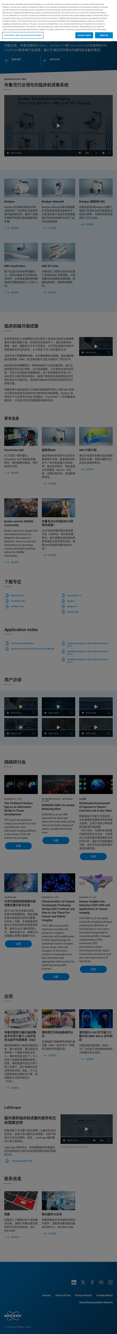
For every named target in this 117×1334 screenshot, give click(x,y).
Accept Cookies (84, 35)
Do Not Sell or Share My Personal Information (23, 35)
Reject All (104, 35)
